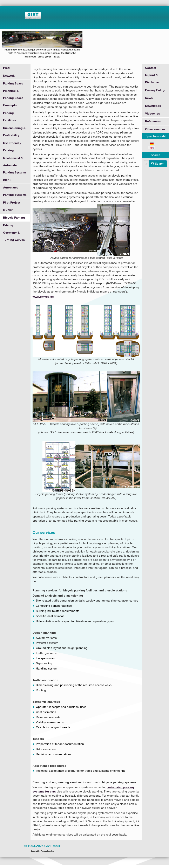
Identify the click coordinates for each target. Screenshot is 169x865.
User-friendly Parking (12, 146)
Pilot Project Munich (11, 206)
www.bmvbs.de (43, 296)
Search (159, 163)
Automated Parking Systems (15, 191)
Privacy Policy (155, 90)
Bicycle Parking (14, 217)
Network (9, 75)
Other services (155, 129)
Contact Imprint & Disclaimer (152, 75)
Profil (7, 67)
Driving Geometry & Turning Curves (14, 232)
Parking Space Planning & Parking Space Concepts (13, 94)
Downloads (153, 105)
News (149, 97)
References (153, 121)
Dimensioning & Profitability (14, 131)
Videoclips (152, 113)
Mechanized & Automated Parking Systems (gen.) (15, 168)
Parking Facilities (9, 116)
